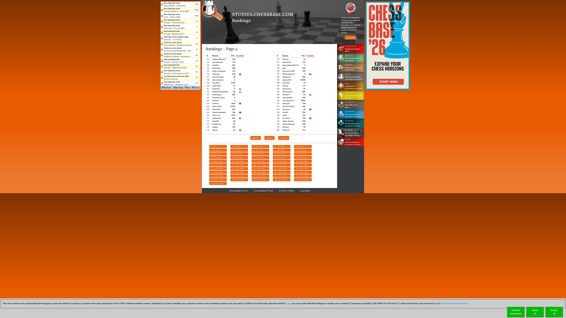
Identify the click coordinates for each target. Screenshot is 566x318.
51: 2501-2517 (217, 183)
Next (269, 138)
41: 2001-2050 (217, 176)
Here (288, 303)
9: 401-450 (279, 150)
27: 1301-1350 (238, 165)
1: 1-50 (214, 146)
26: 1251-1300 (217, 165)
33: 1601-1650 (259, 168)
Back (255, 138)
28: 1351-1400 (260, 165)
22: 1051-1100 (238, 161)
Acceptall (554, 312)
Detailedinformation (516, 312)
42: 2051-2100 (238, 176)
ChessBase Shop (263, 190)
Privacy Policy (286, 190)
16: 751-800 (216, 157)
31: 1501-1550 (217, 168)
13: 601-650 (259, 154)
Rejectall (535, 312)
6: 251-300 (215, 150)
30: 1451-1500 (302, 165)
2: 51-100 (236, 146)
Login (350, 37)
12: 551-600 (237, 154)
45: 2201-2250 (302, 176)
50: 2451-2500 (302, 179)
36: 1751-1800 (217, 172)
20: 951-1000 (301, 157)
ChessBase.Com (238, 190)
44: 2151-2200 (281, 176)
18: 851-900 (259, 157)
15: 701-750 (301, 154)
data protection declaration (454, 303)
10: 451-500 (301, 150)
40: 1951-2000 (302, 172)
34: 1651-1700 (281, 168)
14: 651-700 (280, 154)
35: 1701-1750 (302, 168)
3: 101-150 (258, 146)
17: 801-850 (237, 157)
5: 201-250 (300, 146)
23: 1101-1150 (259, 161)
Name (215, 55)
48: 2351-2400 (260, 179)
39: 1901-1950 (281, 172)
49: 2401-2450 (281, 179)
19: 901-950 (280, 157)
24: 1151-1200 (280, 161)
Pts (233, 55)
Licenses (305, 190)
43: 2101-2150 (259, 176)
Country (240, 55)
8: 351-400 (258, 150)
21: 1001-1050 (217, 161)
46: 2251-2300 (217, 179)
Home (283, 138)
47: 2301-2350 (238, 179)
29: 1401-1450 (281, 165)
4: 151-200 (279, 146)
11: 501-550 (216, 154)
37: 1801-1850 (238, 172)
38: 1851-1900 (260, 172)
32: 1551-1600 (238, 168)
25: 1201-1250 (302, 161)
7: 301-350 (237, 150)
